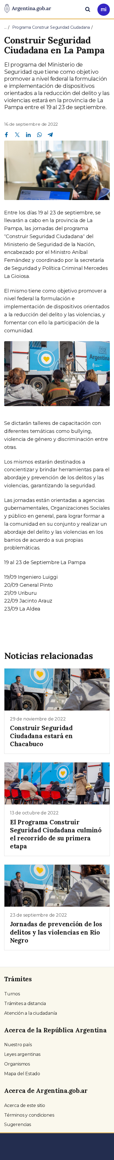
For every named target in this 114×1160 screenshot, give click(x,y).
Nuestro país (18, 1044)
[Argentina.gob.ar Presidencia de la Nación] (27, 9)
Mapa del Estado (22, 1073)
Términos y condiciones (29, 1115)
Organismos (17, 1064)
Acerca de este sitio (24, 1105)
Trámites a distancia (25, 1003)
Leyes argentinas (22, 1054)
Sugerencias (17, 1124)
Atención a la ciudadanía (30, 1013)
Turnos (12, 993)
